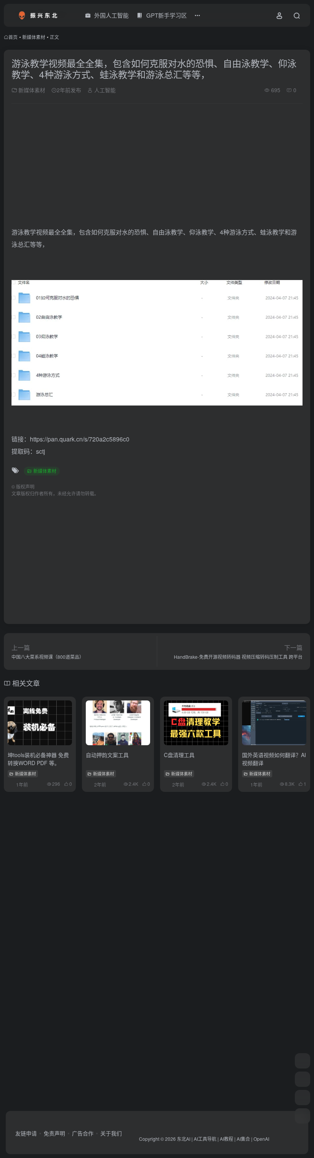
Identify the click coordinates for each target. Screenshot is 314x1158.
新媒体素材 (33, 37)
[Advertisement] (157, 166)
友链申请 (26, 1133)
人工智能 (104, 90)
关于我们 (111, 1133)
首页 (13, 37)
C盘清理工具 (179, 755)
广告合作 (82, 1133)
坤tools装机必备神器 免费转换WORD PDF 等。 (38, 759)
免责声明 (54, 1133)
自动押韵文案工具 (107, 755)
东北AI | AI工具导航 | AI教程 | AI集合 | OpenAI (223, 1138)
